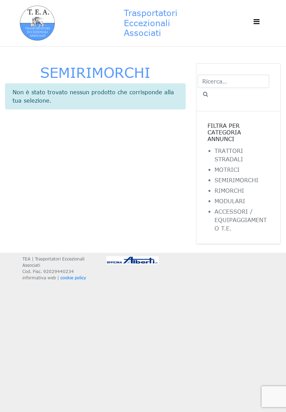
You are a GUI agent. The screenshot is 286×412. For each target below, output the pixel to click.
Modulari (229, 201)
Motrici (227, 170)
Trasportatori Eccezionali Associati (151, 23)
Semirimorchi (236, 180)
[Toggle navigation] (256, 23)
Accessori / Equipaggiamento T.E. (240, 219)
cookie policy (73, 277)
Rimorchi (229, 190)
